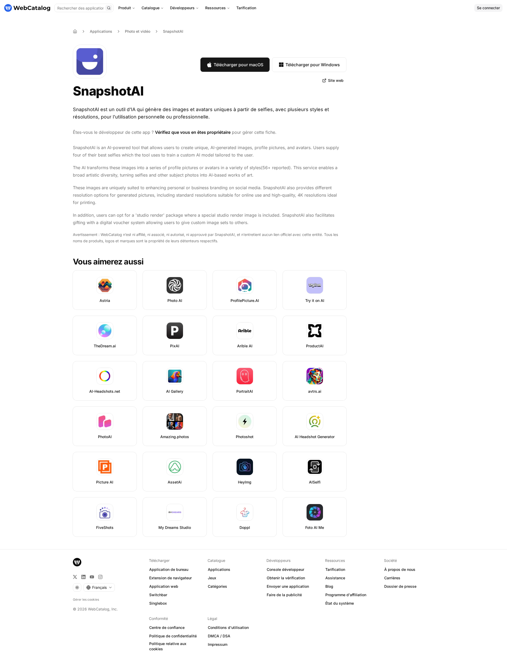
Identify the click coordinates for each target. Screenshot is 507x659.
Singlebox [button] (158, 603)
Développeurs (182, 8)
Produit (124, 8)
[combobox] (99, 587)
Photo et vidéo (137, 31)
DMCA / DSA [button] (219, 636)
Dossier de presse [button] (400, 586)
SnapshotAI (173, 31)
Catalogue (150, 8)
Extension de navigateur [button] (170, 578)
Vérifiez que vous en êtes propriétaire (193, 132)
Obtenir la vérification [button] (286, 578)
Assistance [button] (335, 578)
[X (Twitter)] (75, 577)
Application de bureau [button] (168, 569)
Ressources (215, 8)
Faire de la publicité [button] (284, 594)
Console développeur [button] (285, 569)
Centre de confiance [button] (167, 627)
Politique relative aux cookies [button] (167, 646)
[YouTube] (92, 577)
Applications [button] (219, 569)
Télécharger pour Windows (312, 64)
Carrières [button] (392, 578)
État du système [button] (339, 603)
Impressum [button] (217, 644)
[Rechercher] (108, 8)
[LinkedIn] (83, 577)
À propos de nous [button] (399, 569)
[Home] (75, 31)
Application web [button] (163, 586)
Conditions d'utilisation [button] (228, 627)
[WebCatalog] (77, 562)
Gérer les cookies (86, 599)
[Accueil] (27, 8)
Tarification (246, 8)
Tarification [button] (335, 569)
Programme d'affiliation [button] (345, 594)
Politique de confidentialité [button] (173, 636)
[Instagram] (100, 577)
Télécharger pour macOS (238, 64)
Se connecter (488, 8)
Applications (101, 31)
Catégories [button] (217, 586)
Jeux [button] (212, 578)
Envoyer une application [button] (288, 586)
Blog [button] (329, 586)
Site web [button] (336, 80)
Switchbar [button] (158, 594)
